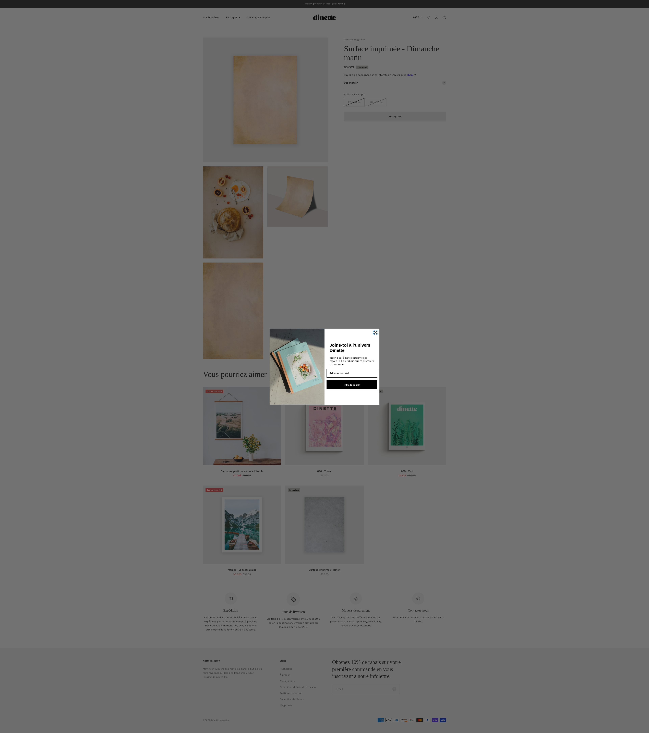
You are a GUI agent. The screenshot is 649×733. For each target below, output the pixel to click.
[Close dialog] (375, 332)
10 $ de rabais (352, 385)
